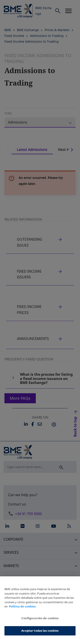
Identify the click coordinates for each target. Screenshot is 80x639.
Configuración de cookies (39, 618)
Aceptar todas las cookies (39, 631)
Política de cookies (22, 606)
